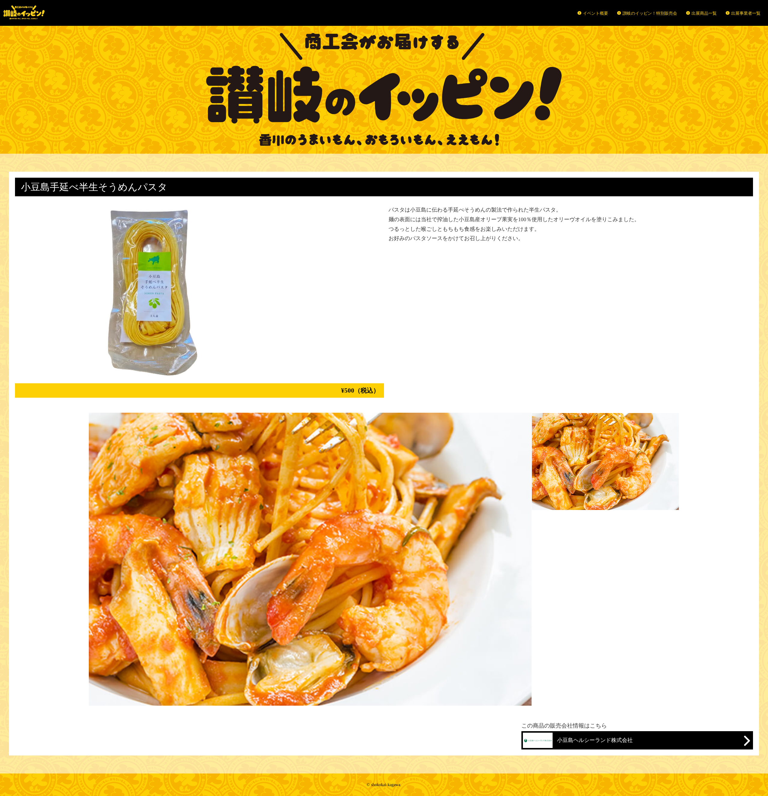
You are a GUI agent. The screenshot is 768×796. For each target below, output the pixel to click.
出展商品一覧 (704, 13)
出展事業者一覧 (745, 13)
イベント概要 (595, 13)
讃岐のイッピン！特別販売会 (649, 13)
